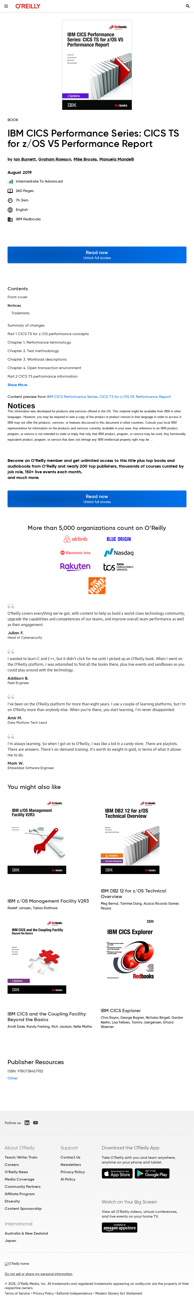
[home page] (28, 6)
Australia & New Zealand (26, 1233)
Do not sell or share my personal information (38, 1274)
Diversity (12, 1201)
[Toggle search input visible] (188, 6)
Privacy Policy (73, 1171)
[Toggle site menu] (6, 6)
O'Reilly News (16, 1171)
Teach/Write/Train (21, 1157)
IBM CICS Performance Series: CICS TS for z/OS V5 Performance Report (109, 396)
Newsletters (71, 1164)
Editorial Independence (74, 1293)
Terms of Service (17, 1293)
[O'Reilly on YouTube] (35, 1122)
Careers (12, 1164)
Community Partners (22, 1186)
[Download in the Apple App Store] (117, 1177)
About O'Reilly (20, 1148)
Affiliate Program (20, 1193)
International (18, 1224)
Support (69, 1148)
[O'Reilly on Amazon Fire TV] (119, 1231)
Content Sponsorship (23, 1208)
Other (13, 1078)
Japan (10, 1240)
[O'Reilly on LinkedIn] (27, 1122)
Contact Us (70, 1157)
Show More (17, 385)
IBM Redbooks (28, 219)
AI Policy (68, 1179)
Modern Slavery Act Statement (118, 1293)
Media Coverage (19, 1179)
